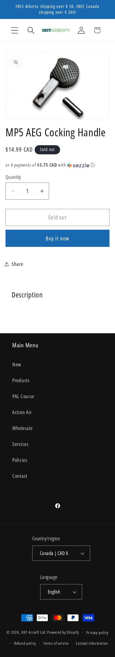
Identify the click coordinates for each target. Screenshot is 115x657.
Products (21, 380)
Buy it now (58, 238)
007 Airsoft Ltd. (33, 632)
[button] (15, 30)
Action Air (22, 412)
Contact (19, 475)
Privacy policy (97, 632)
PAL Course (23, 396)
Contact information (92, 643)
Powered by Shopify (63, 632)
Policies (20, 459)
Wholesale (22, 428)
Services (20, 443)
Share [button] (17, 263)
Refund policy (25, 643)
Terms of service (56, 643)
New (16, 364)
